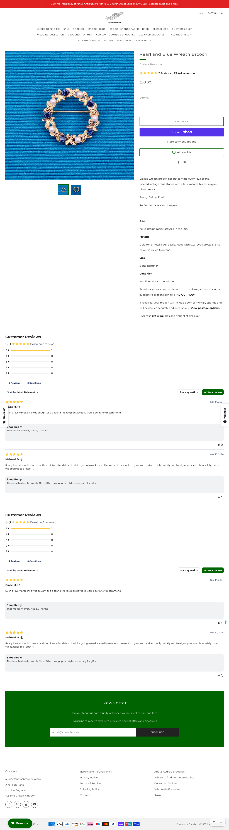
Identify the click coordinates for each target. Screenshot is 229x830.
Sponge (108, 40)
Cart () (213, 13)
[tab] (63, 189)
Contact (85, 795)
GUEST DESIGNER (182, 29)
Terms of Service (90, 783)
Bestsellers (160, 29)
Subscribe (157, 732)
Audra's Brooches (151, 64)
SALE (66, 29)
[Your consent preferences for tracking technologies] (225, 622)
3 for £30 (79, 29)
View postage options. (205, 308)
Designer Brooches (152, 34)
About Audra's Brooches (169, 771)
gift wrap (158, 315)
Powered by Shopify (186, 824)
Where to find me (48, 29)
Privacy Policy (89, 777)
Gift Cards (124, 40)
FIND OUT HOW (184, 294)
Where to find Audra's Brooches (174, 777)
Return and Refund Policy (96, 771)
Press (157, 795)
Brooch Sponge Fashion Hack (129, 29)
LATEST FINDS (143, 40)
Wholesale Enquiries (167, 789)
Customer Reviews (166, 783)
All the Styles (180, 34)
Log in (201, 13)
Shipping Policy (90, 789)
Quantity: (145, 98)
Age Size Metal (87, 40)
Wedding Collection (50, 34)
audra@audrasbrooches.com (23, 779)
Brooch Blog (97, 29)
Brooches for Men (80, 34)
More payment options (181, 141)
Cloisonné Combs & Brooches (115, 34)
